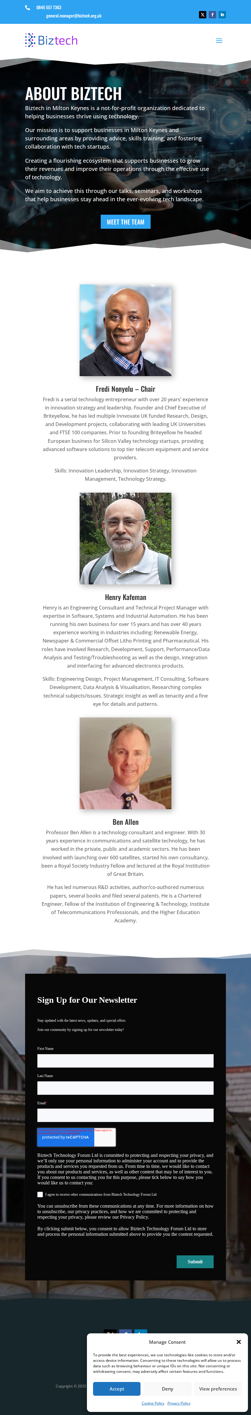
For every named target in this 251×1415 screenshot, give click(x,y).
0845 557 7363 (48, 7)
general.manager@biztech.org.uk (74, 15)
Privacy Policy (178, 1403)
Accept (117, 1389)
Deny (167, 1389)
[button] (239, 1342)
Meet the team (125, 221)
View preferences (218, 1389)
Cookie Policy (153, 1403)
